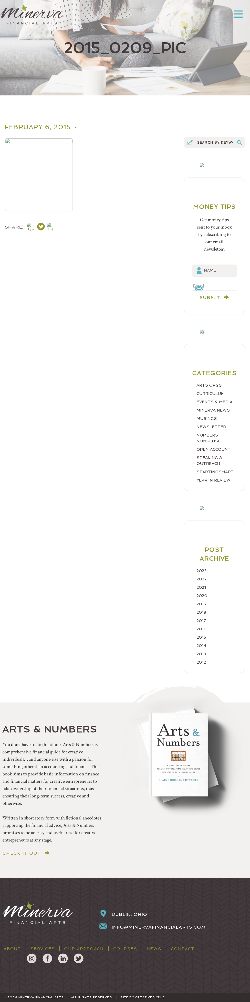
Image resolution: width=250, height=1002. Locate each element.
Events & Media (214, 402)
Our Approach (84, 948)
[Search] (239, 142)
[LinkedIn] (51, 227)
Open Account (214, 449)
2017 (201, 620)
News (154, 948)
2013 (201, 654)
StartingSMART (215, 472)
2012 (201, 662)
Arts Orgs (209, 385)
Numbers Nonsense (209, 438)
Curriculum (211, 393)
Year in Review (213, 480)
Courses (125, 948)
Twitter (78, 958)
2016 (201, 629)
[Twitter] (41, 227)
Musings (207, 418)
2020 (202, 595)
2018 (201, 612)
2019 (201, 604)
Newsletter (211, 427)
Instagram (32, 958)
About (12, 948)
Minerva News (213, 410)
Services (43, 948)
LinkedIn (63, 958)
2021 (201, 587)
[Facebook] (31, 227)
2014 (201, 645)
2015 (201, 637)
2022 (202, 579)
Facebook (47, 958)
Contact (183, 948)
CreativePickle (150, 997)
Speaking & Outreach (209, 460)
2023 (202, 570)
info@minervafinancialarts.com (159, 927)
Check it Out (21, 853)
